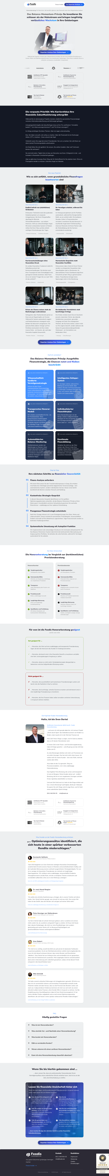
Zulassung (74, 1159)
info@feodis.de (63, 793)
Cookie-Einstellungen (75, 1162)
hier (42, 1131)
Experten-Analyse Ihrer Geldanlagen (54, 52)
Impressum (74, 1157)
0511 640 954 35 (52, 793)
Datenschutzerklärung (43, 1172)
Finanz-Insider (59, 4)
